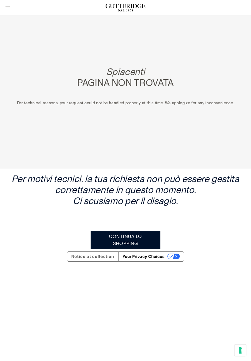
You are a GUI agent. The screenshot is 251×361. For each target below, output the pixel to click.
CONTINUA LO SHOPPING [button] (125, 240)
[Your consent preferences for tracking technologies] (240, 350)
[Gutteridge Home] (125, 8)
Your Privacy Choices (143, 256)
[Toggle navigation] (7, 8)
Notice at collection (92, 256)
